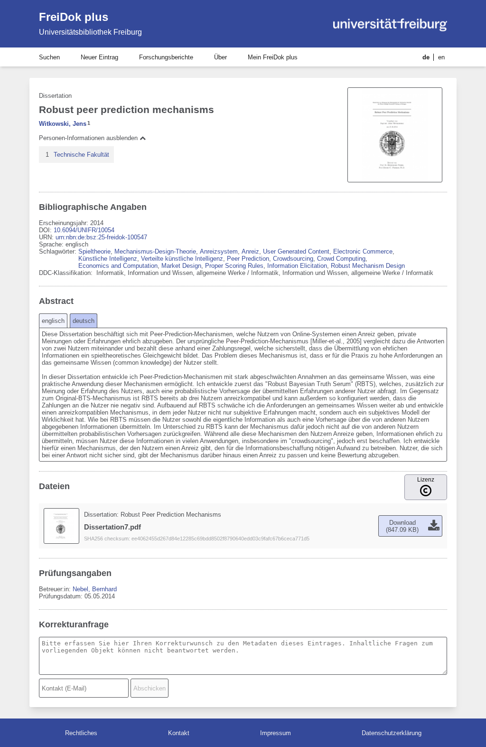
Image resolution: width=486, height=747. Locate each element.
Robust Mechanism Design (368, 265)
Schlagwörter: (58, 251)
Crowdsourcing (293, 258)
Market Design (181, 265)
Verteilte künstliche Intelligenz (182, 258)
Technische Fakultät (81, 154)
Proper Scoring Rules (234, 265)
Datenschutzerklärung (391, 733)
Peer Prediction (248, 258)
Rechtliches (81, 733)
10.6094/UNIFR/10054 (84, 230)
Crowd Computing (341, 258)
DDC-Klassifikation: (66, 272)
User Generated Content (296, 251)
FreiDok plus (73, 16)
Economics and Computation (118, 265)
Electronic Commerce (363, 251)
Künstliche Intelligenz (107, 258)
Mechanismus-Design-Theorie (155, 251)
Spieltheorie (94, 251)
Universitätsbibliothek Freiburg (90, 32)
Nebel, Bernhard (95, 589)
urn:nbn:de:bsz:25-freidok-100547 (101, 237)
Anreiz (250, 251)
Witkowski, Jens (62, 123)
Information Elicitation (297, 265)
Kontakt (178, 733)
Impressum (275, 733)
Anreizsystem (219, 251)
